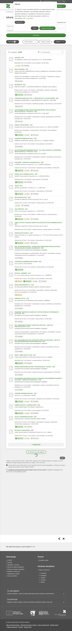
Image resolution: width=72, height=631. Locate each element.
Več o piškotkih (28, 18)
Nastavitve (19, 22)
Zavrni (35, 28)
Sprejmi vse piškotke (47, 28)
